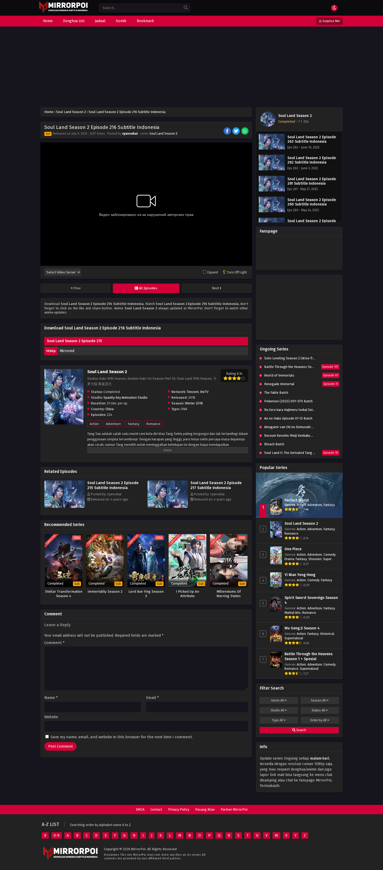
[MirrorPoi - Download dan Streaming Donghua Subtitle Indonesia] (63, 11)
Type (277, 720)
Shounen (315, 559)
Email (152, 698)
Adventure (113, 424)
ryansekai (130, 133)
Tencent (193, 392)
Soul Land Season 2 (163, 133)
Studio (277, 710)
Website (51, 717)
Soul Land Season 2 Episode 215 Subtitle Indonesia (113, 485)
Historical (327, 634)
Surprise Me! (331, 21)
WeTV (204, 392)
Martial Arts (293, 613)
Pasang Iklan (205, 809)
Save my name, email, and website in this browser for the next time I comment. (122, 737)
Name (51, 698)
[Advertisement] (191, 66)
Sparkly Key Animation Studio (125, 397)
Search (300, 730)
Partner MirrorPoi (234, 809)
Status (318, 710)
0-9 (56, 835)
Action (94, 424)
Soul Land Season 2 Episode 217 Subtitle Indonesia (216, 485)
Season (318, 700)
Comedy (330, 554)
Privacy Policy (178, 809)
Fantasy (133, 424)
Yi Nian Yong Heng (300, 575)
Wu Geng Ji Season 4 (302, 628)
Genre (277, 700)
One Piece (293, 549)
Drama (289, 559)
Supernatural (294, 638)
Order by (318, 720)
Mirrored (67, 351)
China (110, 409)
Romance (153, 424)
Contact (156, 809)
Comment (54, 643)
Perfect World (297, 500)
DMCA (140, 809)
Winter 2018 (194, 403)
